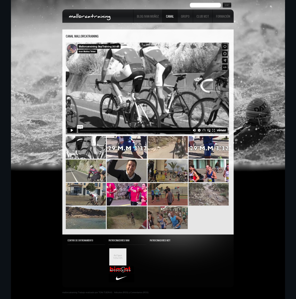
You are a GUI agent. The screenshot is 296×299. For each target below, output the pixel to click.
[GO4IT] (127, 171)
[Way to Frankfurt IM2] (168, 147)
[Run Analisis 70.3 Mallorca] (209, 147)
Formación (223, 16)
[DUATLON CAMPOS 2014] (86, 194)
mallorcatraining (69, 292)
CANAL (170, 16)
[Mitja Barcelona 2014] (209, 171)
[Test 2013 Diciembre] (168, 194)
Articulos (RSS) (121, 292)
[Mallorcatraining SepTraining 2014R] (86, 147)
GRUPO (185, 16)
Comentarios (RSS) (139, 292)
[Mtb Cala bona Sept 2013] (127, 217)
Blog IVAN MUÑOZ (148, 16)
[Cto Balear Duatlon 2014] (168, 171)
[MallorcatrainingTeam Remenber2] (86, 171)
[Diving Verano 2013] (86, 217)
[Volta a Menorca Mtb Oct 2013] (209, 194)
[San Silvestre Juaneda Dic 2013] (127, 194)
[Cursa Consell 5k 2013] (168, 217)
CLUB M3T (202, 16)
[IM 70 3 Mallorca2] (127, 147)
